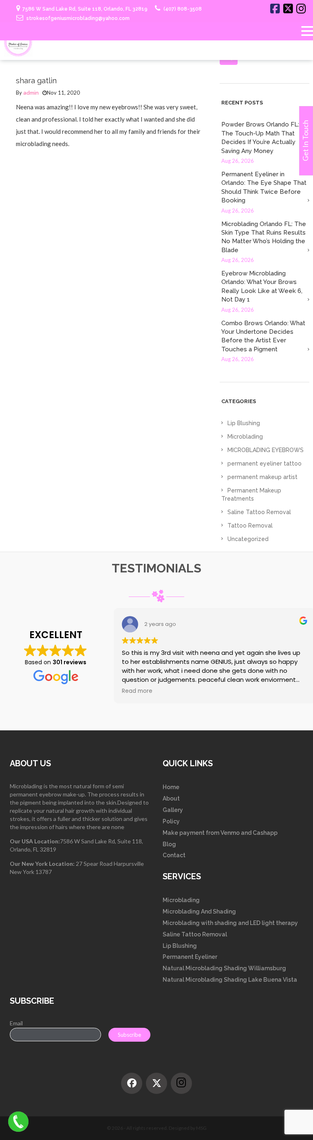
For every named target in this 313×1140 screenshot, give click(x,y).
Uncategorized (248, 539)
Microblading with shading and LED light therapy (230, 923)
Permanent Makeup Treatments (251, 494)
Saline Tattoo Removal (259, 512)
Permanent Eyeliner (190, 957)
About (171, 798)
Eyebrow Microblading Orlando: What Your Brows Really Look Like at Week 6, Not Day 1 (261, 286)
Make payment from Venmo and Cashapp (220, 832)
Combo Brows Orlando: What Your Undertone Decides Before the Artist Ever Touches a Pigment (263, 336)
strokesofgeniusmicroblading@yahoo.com (77, 18)
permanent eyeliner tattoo (264, 463)
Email (16, 1023)
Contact (174, 855)
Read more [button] (137, 691)
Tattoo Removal (250, 525)
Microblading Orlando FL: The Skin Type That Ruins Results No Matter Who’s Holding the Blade (263, 237)
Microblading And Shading (199, 911)
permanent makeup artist (262, 477)
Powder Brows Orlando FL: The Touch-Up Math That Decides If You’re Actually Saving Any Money (260, 137)
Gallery (173, 810)
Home (171, 787)
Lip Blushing (243, 423)
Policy (171, 821)
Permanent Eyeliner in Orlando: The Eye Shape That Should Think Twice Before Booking (263, 187)
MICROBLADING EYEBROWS (265, 450)
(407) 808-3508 (182, 9)
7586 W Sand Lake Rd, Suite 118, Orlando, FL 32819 (85, 9)
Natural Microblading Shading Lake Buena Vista (230, 979)
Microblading (245, 436)
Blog (169, 844)
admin (31, 93)
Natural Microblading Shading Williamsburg (224, 968)
